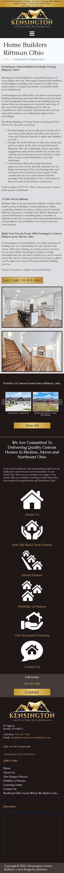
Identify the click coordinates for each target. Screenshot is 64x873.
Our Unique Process (15, 776)
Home (6, 768)
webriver (41, 869)
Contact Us (9, 789)
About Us (9, 772)
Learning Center (12, 785)
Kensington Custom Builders (19, 754)
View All (32, 425)
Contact (32, 692)
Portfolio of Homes (14, 781)
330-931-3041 (37, 6)
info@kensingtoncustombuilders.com (31, 737)
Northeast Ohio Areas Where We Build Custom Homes (32, 793)
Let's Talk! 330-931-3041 (22, 280)
